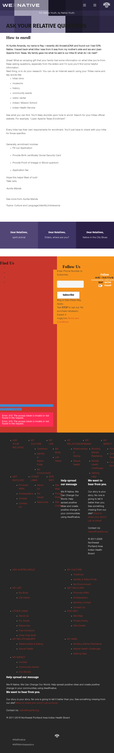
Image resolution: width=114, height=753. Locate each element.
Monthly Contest (82, 603)
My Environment (82, 584)
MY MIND (72, 639)
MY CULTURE (74, 570)
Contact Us (79, 607)
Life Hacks (24, 598)
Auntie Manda (30, 199)
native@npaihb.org (98, 532)
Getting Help (80, 654)
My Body (23, 593)
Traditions (78, 575)
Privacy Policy (80, 621)
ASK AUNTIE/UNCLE (24, 570)
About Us (24, 616)
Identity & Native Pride (85, 580)
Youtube (10, 272)
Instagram (11, 277)
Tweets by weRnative (11, 343)
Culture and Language (26, 206)
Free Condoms (26, 631)
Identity (43, 206)
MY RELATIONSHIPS (24, 639)
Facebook (11, 268)
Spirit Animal (19, 237)
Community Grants (29, 667)
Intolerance (54, 206)
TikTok (9, 282)
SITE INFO (72, 611)
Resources (24, 626)
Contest (23, 662)
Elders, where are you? (57, 237)
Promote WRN (81, 593)
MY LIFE (17, 588)
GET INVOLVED (75, 588)
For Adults (24, 621)
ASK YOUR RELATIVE (18, 444)
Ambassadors (80, 598)
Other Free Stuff (27, 635)
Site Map (78, 616)
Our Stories (25, 672)
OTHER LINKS (20, 611)
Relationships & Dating (31, 644)
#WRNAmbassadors (23, 745)
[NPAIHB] (106, 5)
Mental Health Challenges (87, 649)
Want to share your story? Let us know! (97, 517)
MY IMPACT (19, 657)
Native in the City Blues (95, 237)
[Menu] (84, 5)
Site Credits (79, 626)
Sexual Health (26, 649)
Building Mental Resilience (87, 644)
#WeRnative (19, 740)
